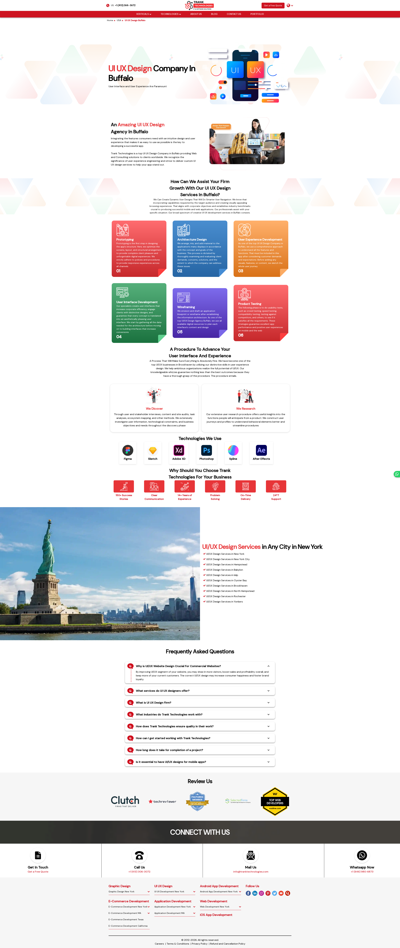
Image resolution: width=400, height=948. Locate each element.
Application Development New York (172, 906)
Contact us (234, 14)
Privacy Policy (200, 943)
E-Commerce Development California (128, 925)
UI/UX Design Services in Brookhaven (227, 585)
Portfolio (257, 14)
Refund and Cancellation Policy (227, 943)
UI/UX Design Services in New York (225, 554)
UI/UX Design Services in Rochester (226, 596)
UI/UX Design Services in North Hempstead (230, 591)
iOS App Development (216, 915)
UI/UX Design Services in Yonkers (224, 601)
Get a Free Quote (273, 5)
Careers (159, 943)
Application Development (172, 901)
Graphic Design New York (121, 891)
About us (196, 14)
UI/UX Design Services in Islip (222, 575)
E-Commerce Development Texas (126, 919)
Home (110, 20)
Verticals (142, 14)
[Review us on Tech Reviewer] (125, 801)
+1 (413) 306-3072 (125, 5)
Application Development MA (169, 913)
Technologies (169, 14)
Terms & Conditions (178, 943)
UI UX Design (163, 886)
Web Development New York (214, 906)
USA (119, 20)
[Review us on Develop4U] (162, 801)
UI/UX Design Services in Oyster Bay (226, 580)
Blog (214, 14)
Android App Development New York (219, 891)
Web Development (213, 901)
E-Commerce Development (129, 901)
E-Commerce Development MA (125, 913)
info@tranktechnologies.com (250, 871)
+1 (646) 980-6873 (362, 871)
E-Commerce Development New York (128, 906)
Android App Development (219, 886)
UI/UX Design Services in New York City (228, 559)
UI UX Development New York (169, 891)
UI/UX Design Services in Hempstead (226, 564)
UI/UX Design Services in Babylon (224, 569)
